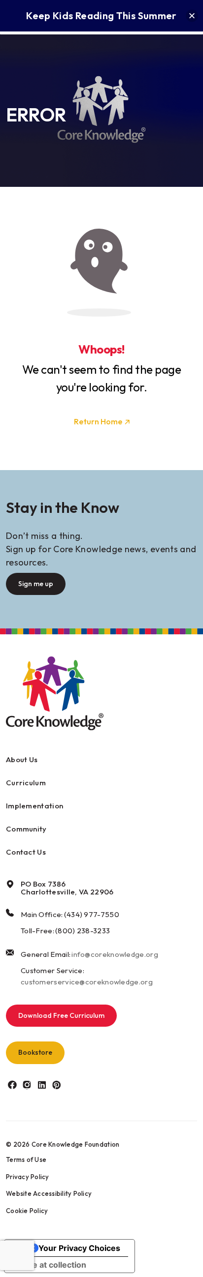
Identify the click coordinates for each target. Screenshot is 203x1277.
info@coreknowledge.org (114, 954)
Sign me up (35, 583)
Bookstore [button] (35, 1052)
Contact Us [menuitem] (26, 852)
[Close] (192, 16)
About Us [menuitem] (21, 759)
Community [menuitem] (26, 828)
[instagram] (27, 1085)
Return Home (98, 421)
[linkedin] (41, 1085)
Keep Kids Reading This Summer (101, 15)
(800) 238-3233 (82, 930)
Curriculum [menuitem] (26, 782)
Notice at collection (49, 1265)
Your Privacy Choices (79, 1248)
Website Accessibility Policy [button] (49, 1193)
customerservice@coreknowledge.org (87, 981)
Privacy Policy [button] (27, 1177)
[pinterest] (56, 1085)
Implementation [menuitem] (34, 805)
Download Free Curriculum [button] (61, 1015)
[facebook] (12, 1085)
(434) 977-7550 (91, 914)
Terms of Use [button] (26, 1159)
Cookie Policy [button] (27, 1211)
